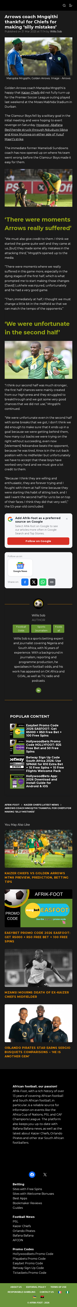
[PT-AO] (42, 1297)
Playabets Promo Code (29, 1258)
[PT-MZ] (34, 1297)
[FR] (60, 1292)
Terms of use (58, 1287)
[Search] (64, 5)
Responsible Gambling (21, 1292)
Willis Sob (56, 31)
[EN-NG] (67, 1292)
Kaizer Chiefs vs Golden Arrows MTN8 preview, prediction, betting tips (37, 877)
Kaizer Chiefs (30, 92)
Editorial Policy (36, 1287)
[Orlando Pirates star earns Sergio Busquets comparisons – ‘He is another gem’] (38, 1023)
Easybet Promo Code (28, 1263)
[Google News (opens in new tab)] (20, 567)
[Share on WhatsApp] (42, 582)
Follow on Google (38, 541)
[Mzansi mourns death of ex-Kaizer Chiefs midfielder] (38, 968)
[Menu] (70, 5)
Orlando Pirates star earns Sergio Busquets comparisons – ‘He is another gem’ (38, 1052)
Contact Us (47, 1292)
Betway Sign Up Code (28, 1268)
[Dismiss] (66, 518)
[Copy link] (51, 582)
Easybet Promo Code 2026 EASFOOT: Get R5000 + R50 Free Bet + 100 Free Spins (37, 937)
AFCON (18, 1240)
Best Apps (20, 1198)
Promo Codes (23, 1249)
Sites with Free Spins (27, 1189)
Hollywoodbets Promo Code (33, 1254)
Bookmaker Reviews (27, 1203)
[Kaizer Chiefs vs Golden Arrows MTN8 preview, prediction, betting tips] (38, 849)
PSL (15, 1221)
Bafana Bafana (23, 1235)
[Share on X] (33, 582)
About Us (16, 1287)
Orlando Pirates (24, 1231)
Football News (24, 1217)
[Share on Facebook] (24, 582)
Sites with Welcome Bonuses (33, 1193)
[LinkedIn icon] (38, 690)
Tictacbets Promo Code (29, 1272)
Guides (18, 1207)
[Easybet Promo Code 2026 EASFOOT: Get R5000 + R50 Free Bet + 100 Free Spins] (38, 908)
